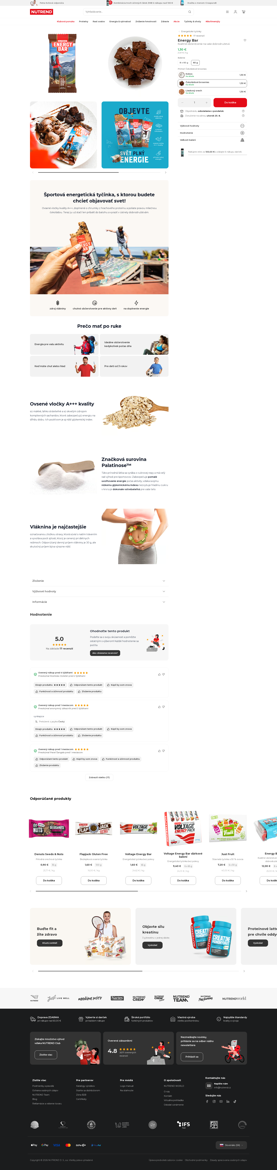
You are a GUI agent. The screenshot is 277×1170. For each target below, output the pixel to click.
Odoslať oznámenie (174, 1104)
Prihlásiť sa (192, 1056)
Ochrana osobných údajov (45, 1090)
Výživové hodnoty (189, 126)
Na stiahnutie (126, 1090)
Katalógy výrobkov (85, 1086)
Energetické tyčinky (191, 31)
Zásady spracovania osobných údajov (228, 1160)
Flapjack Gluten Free (94, 854)
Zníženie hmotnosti (145, 21)
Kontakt (168, 1096)
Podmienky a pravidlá (43, 1086)
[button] (166, 172)
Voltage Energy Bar (138, 854)
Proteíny (83, 21)
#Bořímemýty (213, 21)
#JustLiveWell (49, 943)
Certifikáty (81, 1099)
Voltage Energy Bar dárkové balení (183, 855)
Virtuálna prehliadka (174, 1100)
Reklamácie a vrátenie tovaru (47, 1103)
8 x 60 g (184, 62)
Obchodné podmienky (196, 1160)
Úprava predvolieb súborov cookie (166, 1160)
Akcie (176, 21)
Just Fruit (227, 854)
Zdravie (165, 21)
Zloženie (38, 580)
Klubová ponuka (65, 21)
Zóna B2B (81, 1095)
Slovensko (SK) (232, 1145)
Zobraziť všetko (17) (99, 777)
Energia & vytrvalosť (120, 21)
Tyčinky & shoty (192, 21)
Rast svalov (99, 21)
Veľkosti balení (188, 140)
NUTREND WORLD (174, 1086)
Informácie (39, 602)
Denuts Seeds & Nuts (48, 854)
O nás (167, 1091)
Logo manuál (126, 1086)
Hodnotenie (186, 133)
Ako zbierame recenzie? (105, 653)
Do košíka (49, 880)
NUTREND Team (40, 1095)
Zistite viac (45, 1054)
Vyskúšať (152, 945)
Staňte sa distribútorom (88, 1090)
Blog (34, 1099)
